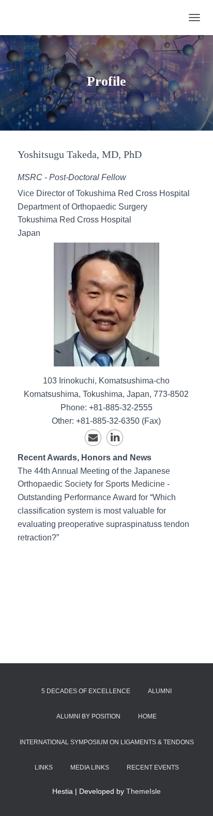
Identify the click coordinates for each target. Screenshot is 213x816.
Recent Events (153, 767)
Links (44, 767)
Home (147, 716)
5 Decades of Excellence (85, 691)
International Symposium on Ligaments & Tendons (107, 742)
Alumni (160, 691)
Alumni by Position (88, 716)
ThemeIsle (143, 791)
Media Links (89, 767)
